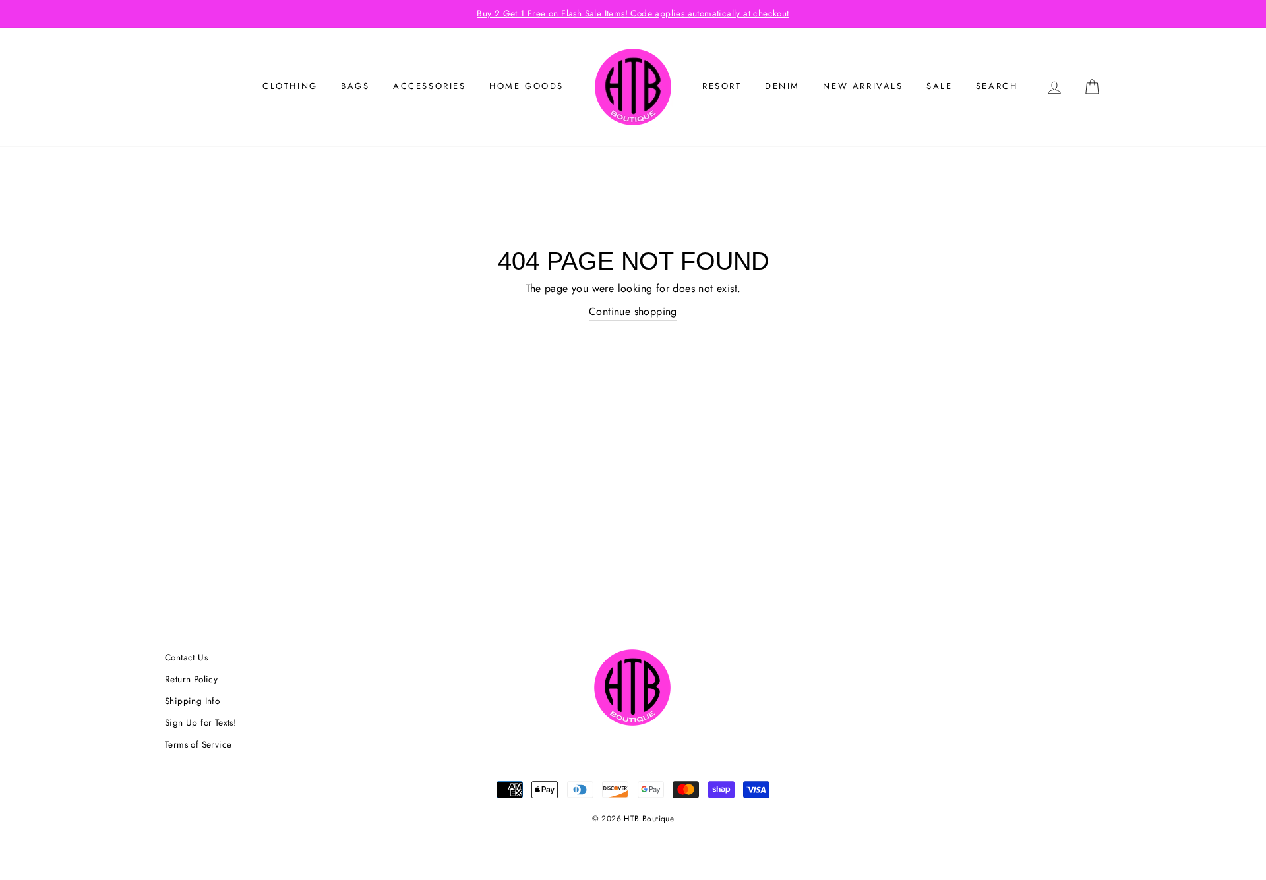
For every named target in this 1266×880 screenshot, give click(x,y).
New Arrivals (863, 86)
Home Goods (526, 86)
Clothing (290, 86)
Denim (782, 86)
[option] (633, 14)
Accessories (429, 86)
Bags (355, 86)
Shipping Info (192, 700)
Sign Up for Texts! (200, 722)
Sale (939, 86)
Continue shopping (633, 311)
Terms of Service (198, 744)
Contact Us (186, 657)
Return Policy (191, 679)
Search (997, 86)
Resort (722, 86)
